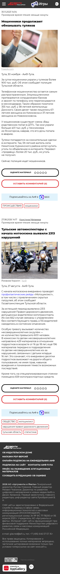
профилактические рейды (17, 294)
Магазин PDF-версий (15, 456)
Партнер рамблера (27, 560)
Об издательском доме (17, 452)
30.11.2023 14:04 (9, 12)
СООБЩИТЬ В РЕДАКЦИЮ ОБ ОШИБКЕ (24, 475)
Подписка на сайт (14, 465)
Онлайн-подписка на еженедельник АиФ (28, 460)
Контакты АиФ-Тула (40, 465)
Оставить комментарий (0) (30, 183)
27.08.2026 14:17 (9, 219)
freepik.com (7, 69)
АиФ (24, 280)
